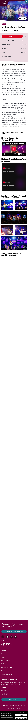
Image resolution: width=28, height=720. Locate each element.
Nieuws (3, 670)
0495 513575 (5, 690)
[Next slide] (24, 18)
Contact (3, 657)
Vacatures (3, 650)
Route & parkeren (5, 660)
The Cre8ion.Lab (17, 709)
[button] (26, 1)
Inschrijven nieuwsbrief (14, 631)
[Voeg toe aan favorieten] (24, 36)
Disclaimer (5, 705)
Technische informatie (6, 674)
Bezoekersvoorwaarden (7, 667)
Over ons (3, 653)
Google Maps (13, 699)
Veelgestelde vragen (6, 664)
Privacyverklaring (14, 705)
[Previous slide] (20, 18)
